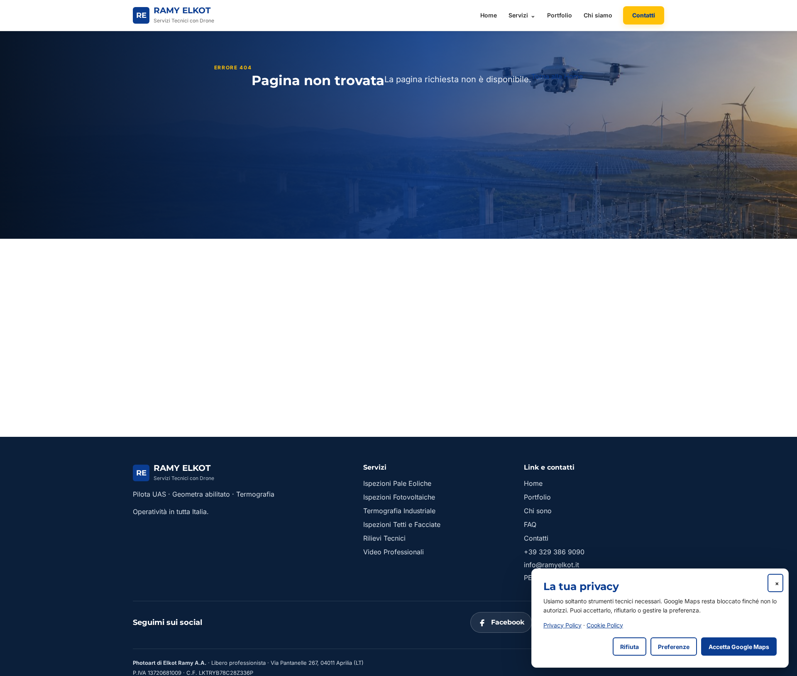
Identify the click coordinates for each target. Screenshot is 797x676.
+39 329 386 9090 (554, 552)
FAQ (530, 524)
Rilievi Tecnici (384, 538)
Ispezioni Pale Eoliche (397, 483)
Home (488, 15)
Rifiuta (629, 646)
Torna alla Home (557, 76)
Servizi (518, 15)
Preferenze (673, 646)
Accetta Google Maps (739, 646)
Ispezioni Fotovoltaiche (399, 497)
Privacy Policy (562, 625)
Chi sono (538, 511)
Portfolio (559, 15)
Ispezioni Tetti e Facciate (401, 524)
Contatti (643, 15)
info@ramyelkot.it (551, 565)
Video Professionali (393, 552)
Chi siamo (598, 15)
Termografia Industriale (399, 511)
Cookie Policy (605, 625)
